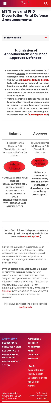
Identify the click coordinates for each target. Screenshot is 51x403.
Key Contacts (10, 351)
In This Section (12, 37)
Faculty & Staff (35, 374)
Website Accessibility (38, 396)
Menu (5, 3)
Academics (34, 347)
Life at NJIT (34, 354)
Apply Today (9, 339)
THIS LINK (6, 291)
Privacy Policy (41, 398)
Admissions (34, 339)
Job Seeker (33, 382)
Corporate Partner (37, 378)
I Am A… (32, 366)
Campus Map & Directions (10, 356)
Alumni (31, 386)
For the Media (41, 393)
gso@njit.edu (25, 307)
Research (33, 343)
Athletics (33, 358)
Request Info (9, 343)
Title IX (6, 365)
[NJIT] (25, 3)
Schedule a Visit (11, 347)
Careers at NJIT (11, 361)
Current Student (36, 370)
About (31, 351)
